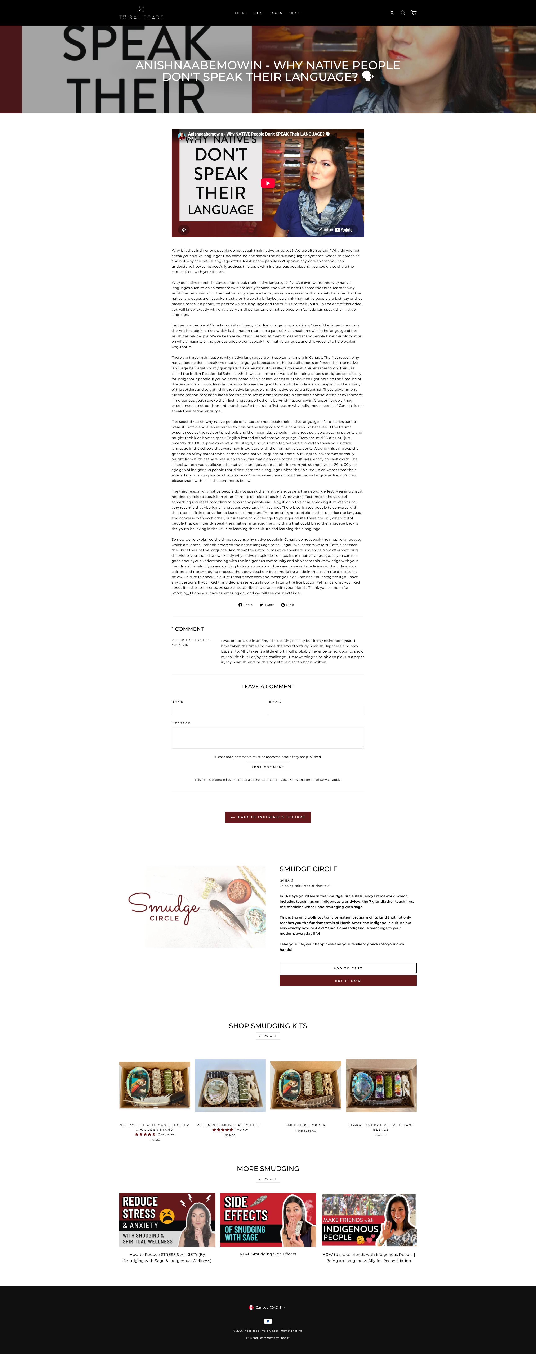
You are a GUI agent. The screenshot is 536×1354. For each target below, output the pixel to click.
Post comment (268, 767)
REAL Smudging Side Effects (268, 1254)
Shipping (287, 885)
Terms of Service (318, 779)
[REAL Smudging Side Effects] (268, 1220)
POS (249, 1337)
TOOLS (276, 12)
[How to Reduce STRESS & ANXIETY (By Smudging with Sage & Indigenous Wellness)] (167, 1220)
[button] (145, 1134)
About (295, 12)
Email (275, 701)
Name (177, 701)
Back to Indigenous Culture (270, 817)
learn (241, 12)
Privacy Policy (287, 779)
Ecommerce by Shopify (274, 1337)
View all (268, 1036)
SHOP (259, 12)
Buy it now (348, 980)
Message (181, 723)
